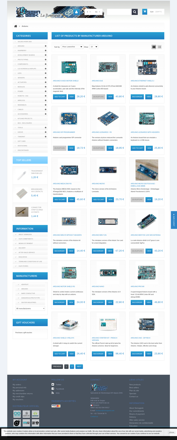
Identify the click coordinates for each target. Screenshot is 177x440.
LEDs (19, 73)
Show (86, 47)
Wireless (21, 100)
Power (20, 91)
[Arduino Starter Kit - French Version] (108, 324)
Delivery (22, 248)
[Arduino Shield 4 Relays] (69, 324)
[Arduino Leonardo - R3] (108, 118)
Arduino (21, 46)
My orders (17, 385)
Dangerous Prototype (30, 298)
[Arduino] (17, 414)
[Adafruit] (26, 414)
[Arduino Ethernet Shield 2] (147, 67)
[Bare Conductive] (17, 423)
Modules (21, 87)
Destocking (22, 145)
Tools (20, 127)
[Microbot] (26, 423)
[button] (174, 220)
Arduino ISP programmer (64, 132)
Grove (20, 132)
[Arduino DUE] (108, 67)
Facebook (60, 389)
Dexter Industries (28, 302)
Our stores (23, 266)
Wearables (22, 105)
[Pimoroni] (35, 423)
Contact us (94, 416)
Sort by (57, 47)
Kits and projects (25, 118)
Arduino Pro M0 (137, 286)
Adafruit (25, 284)
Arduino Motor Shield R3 (64, 286)
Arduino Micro (98, 184)
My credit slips (18, 396)
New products (135, 385)
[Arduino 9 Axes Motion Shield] (69, 67)
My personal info (19, 388)
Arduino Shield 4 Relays (63, 338)
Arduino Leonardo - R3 (102, 132)
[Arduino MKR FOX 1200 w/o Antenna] (147, 221)
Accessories (23, 114)
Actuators (22, 82)
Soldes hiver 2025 (25, 41)
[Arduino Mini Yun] (108, 221)
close (171, 432)
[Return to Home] (15, 26)
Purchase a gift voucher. (23, 333)
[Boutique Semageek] (61, 12)
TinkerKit (21, 136)
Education (23, 257)
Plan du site (134, 390)
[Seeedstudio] (35, 414)
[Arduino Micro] (108, 170)
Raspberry (22, 50)
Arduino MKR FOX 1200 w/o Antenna (146, 235)
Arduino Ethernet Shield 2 (142, 81)
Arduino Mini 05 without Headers (67, 235)
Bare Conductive (28, 293)
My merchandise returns (23, 393)
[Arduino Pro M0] (147, 272)
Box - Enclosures (25, 123)
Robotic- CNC (23, 96)
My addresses (18, 390)
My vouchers (18, 399)
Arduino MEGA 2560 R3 (62, 184)
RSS (57, 393)
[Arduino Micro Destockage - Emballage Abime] (147, 170)
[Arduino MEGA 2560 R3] (69, 170)
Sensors (21, 77)
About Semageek (25, 234)
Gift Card (22, 141)
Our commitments (26, 239)
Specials (132, 393)
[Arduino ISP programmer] (69, 118)
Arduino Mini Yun (99, 235)
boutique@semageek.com (105, 411)
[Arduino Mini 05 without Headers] (69, 221)
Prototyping (23, 59)
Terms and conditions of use (30, 261)
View (71, 97)
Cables (20, 109)
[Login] (76, 12)
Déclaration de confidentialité (141, 423)
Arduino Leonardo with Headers (145, 132)
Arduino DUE (97, 81)
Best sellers (134, 388)
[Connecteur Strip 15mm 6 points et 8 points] (21, 211)
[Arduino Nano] (108, 272)
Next (79, 366)
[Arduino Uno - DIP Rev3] (147, 324)
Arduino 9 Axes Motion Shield (66, 81)
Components (23, 64)
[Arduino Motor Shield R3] (69, 272)
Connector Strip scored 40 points (37, 210)
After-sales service (27, 252)
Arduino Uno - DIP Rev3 (140, 338)
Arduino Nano (98, 286)
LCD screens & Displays (27, 68)
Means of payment (26, 243)
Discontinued (23, 150)
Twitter (58, 385)
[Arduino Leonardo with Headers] (147, 118)
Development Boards (26, 55)
